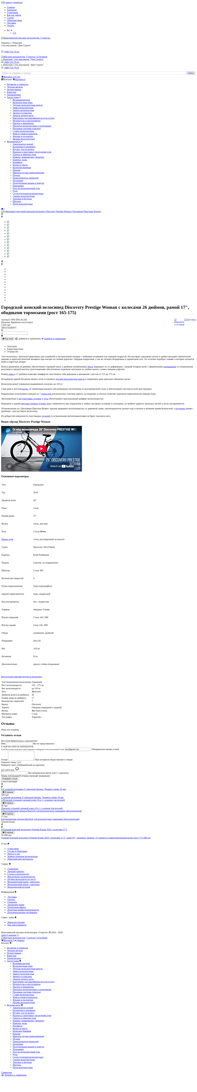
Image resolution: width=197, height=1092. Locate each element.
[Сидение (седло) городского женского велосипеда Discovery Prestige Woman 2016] (8, 239)
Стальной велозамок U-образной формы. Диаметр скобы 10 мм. (32, 797)
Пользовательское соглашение (22, 912)
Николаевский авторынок (20, 859)
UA (14, 33)
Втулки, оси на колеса (23, 149)
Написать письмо (16, 922)
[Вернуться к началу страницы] (11, 2)
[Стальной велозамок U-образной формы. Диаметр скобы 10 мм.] (33, 789)
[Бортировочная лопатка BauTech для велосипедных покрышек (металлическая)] (41, 811)
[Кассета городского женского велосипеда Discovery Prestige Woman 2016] (8, 248)
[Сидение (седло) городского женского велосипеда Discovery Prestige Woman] (8, 242)
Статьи (10, 17)
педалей (46, 416)
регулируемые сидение (30, 398)
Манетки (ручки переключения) (28, 173)
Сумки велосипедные (23, 131)
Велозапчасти (14, 141)
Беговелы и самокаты (17, 84)
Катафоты (17, 162)
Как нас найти (14, 15)
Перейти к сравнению (15, 1075)
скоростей (46, 394)
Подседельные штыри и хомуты (28, 183)
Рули (15, 191)
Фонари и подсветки (23, 136)
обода (90, 366)
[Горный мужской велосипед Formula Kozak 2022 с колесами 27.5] (34, 829)
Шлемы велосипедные (24, 139)
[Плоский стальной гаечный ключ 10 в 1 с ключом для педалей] (33, 800)
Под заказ (8, 339)
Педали (16, 175)
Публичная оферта (16, 907)
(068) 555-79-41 (11, 62)
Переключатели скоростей (26, 178)
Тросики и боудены (22, 199)
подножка (180, 408)
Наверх (21, 940)
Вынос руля (7, 539)
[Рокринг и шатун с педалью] (8, 253)
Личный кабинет (15, 871)
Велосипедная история (18, 887)
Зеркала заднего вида (23, 115)
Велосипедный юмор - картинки (23, 884)
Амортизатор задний (23, 144)
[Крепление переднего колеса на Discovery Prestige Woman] (8, 245)
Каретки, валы (20, 159)
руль (46, 398)
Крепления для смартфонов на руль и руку (34, 118)
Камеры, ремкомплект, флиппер (28, 157)
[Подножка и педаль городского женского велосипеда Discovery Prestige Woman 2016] (8, 256)
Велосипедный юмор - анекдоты (23, 882)
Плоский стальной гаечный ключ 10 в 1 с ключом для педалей (32, 808)
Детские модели (15, 87)
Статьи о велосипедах (18, 874)
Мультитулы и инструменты (27, 120)
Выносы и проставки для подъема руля (32, 152)
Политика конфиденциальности (23, 910)
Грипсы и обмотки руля (24, 154)
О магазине (12, 12)
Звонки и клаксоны (22, 113)
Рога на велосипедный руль (26, 188)
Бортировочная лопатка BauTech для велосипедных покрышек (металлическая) (40, 819)
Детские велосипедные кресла (28, 105)
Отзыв (4, 759)
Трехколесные (14, 94)
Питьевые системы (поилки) (27, 128)
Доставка (11, 23)
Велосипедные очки (23, 102)
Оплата (10, 25)
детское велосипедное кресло (70, 379)
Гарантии (12, 902)
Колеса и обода (20, 165)
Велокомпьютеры (21, 100)
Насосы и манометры (23, 123)
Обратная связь (14, 20)
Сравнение (12, 869)
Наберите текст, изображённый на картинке (23, 765)
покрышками (169, 366)
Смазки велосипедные (24, 196)
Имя (3, 743)
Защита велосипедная (23, 110)
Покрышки (18, 186)
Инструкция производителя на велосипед (21, 676)
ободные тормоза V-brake (33, 403)
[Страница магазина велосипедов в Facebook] (24, 56)
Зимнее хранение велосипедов (22, 856)
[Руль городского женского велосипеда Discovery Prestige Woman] (8, 230)
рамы (11, 374)
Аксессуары (13, 97)
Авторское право (15, 904)
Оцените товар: (8, 762)
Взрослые (11, 92)
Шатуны (17, 201)
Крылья (16, 170)
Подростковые (14, 89)
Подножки (18, 180)
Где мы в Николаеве (17, 851)
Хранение (12, 10)
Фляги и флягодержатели (25, 133)
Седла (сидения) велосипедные (28, 193)
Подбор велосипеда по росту (21, 879)
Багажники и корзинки (24, 146)
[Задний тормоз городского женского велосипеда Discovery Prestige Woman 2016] (8, 251)
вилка (25, 389)
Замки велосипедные (23, 107)
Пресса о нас (13, 854)
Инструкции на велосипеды (21, 876)
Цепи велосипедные (23, 204)
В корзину (8, 792)
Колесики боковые (22, 167)
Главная (11, 7)
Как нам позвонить (16, 925)
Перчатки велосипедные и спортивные (32, 126)
